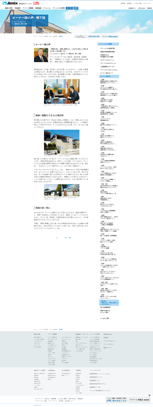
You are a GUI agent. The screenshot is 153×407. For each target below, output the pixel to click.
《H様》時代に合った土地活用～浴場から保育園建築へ (107, 223)
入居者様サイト (132, 8)
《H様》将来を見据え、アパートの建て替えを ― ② (108, 192)
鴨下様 (60, 36)
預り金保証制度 (93, 356)
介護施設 (50, 350)
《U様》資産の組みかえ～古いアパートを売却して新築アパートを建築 (109, 229)
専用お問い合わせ (52, 375)
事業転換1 (36, 375)
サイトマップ (146, 3)
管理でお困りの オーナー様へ (105, 311)
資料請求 (149, 8)
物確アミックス (65, 375)
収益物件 (18, 8)
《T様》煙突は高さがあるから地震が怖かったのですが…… (108, 148)
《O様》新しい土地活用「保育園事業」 (109, 234)
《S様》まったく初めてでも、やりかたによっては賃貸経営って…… (109, 277)
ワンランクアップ (52, 347)
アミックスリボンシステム (108, 70)
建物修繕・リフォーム (42, 8)
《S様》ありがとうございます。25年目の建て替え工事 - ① (107, 252)
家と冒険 (64, 347)
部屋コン (50, 379)
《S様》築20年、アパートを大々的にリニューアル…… (108, 296)
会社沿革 (78, 379)
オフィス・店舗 (51, 352)
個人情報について (69, 401)
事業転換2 (36, 377)
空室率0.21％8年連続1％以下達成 (106, 56)
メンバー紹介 (37, 385)
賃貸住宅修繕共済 (93, 360)
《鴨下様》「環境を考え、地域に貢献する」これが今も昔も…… (109, 302)
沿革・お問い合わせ (38, 389)
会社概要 (78, 377)
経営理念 (78, 375)
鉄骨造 (49, 354)
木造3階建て (50, 341)
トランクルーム (65, 352)
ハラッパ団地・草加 (80, 348)
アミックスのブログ (95, 370)
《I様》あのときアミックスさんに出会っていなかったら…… (107, 271)
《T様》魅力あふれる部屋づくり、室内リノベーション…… (107, 135)
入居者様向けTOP (52, 373)
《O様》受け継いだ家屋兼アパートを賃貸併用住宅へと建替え (108, 112)
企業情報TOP (79, 373)
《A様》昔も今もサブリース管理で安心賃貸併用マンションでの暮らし (109, 93)
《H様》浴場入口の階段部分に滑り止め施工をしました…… (108, 142)
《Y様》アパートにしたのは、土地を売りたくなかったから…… (108, 167)
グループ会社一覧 (79, 385)
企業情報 (123, 3)
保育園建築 (64, 348)
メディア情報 (79, 392)
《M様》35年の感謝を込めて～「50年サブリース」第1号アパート (109, 217)
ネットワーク (37, 345)
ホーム (35, 36)
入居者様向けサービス (107, 66)
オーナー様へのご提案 (39, 339)
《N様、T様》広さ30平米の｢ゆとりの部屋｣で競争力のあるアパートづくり (109, 185)
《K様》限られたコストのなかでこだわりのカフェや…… (107, 204)
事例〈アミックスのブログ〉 (82, 347)
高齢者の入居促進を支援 (95, 348)
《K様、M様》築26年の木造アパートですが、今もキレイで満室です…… (109, 290)
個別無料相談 (100, 373)
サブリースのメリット (107, 60)
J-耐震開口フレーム (66, 354)
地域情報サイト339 (95, 387)
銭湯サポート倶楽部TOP (39, 373)
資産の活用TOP (37, 337)
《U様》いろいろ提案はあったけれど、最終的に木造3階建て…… (109, 173)
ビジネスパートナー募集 (41, 401)
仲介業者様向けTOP (66, 373)
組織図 (77, 381)
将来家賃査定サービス (96, 377)
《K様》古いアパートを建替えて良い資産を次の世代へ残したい (109, 87)
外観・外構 (78, 339)
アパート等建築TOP (52, 337)
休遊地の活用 (37, 381)
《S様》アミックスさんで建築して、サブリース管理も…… (108, 179)
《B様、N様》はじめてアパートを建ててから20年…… (109, 284)
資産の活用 (8, 8)
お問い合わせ (141, 8)
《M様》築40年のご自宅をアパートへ (108, 124)
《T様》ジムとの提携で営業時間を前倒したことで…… (107, 160)
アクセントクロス (52, 358)
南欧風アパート (51, 343)
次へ (66, 237)
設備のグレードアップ (67, 356)
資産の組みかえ (108, 334)
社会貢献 (78, 389)
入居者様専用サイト (52, 377)
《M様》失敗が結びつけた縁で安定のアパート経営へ (106, 100)
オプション (50, 356)
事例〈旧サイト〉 (79, 345)
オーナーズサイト (53, 401)
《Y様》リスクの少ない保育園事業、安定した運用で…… (108, 210)
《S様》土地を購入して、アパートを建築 (105, 246)
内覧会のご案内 (51, 362)
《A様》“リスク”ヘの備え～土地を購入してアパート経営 (107, 240)
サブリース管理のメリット (95, 343)
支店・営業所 (79, 383)
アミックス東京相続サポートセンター (100, 390)
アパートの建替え (52, 360)
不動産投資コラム (95, 380)
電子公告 (78, 391)
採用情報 (129, 3)
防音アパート (65, 345)
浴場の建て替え (37, 383)
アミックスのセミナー (110, 341)
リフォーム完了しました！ (81, 343)
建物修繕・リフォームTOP (81, 337)
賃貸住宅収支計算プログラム (98, 384)
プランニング (37, 343)
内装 (77, 341)
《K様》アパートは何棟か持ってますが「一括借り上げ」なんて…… (109, 265)
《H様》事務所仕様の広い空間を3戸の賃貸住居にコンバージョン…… (109, 81)
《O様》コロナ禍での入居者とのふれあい (107, 129)
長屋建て (64, 341)
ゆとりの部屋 (65, 343)
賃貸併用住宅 (51, 348)
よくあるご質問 (138, 3)
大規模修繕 (36, 379)
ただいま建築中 (65, 362)
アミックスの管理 (59, 8)
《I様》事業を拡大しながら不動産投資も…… (106, 198)
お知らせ (46, 398)
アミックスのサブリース (108, 63)
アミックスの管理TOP (94, 337)
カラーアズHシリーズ (52, 339)
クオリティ (64, 358)
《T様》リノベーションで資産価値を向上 (105, 118)
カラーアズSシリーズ (66, 337)
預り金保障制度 (105, 307)
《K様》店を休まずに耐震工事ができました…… (107, 154)
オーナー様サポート (106, 73)
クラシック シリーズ (66, 339)
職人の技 (64, 360)
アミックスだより (108, 344)
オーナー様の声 (72, 8)
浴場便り (36, 387)
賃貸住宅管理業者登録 (107, 51)
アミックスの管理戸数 (107, 48)
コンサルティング (38, 341)
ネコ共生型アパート (52, 345)
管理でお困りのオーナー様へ (96, 358)
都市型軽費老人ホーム (67, 350)
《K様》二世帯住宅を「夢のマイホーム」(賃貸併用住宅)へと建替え (109, 106)
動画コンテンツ (108, 347)
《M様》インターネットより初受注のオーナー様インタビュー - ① (108, 259)
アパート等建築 (28, 8)
